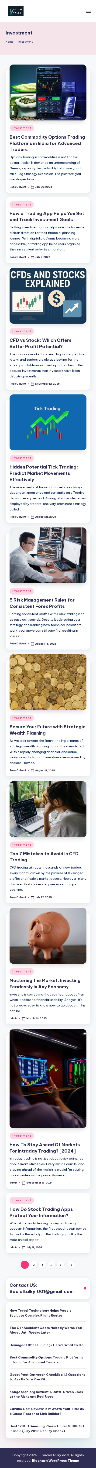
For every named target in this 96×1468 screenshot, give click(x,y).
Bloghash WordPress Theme (55, 1460)
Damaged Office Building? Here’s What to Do (47, 1345)
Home (10, 41)
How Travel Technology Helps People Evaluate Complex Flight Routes (41, 1312)
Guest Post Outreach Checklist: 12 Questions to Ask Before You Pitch (48, 1376)
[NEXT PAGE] (71, 1265)
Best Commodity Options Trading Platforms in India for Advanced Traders (47, 143)
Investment (21, 128)
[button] (71, 1265)
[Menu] (88, 11)
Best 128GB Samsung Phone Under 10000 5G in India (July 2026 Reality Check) (47, 1428)
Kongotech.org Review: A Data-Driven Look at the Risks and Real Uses (46, 1394)
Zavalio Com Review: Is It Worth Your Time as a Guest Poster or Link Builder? (47, 1411)
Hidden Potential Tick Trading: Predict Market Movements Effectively (44, 473)
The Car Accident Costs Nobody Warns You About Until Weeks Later (46, 1330)
